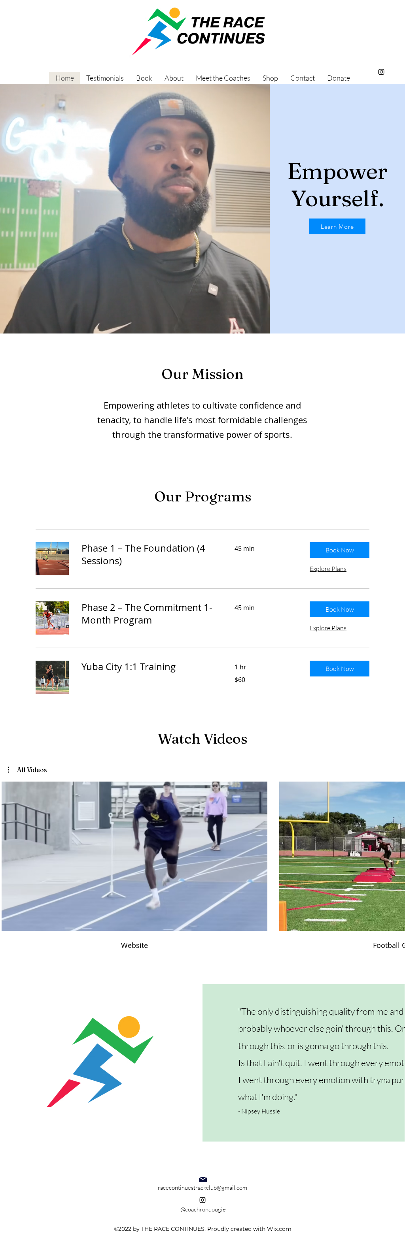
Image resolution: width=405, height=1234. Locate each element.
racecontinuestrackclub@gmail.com (202, 1187)
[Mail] (203, 1179)
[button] (339, 550)
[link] (148, 554)
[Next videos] (394, 854)
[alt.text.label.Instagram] (381, 72)
